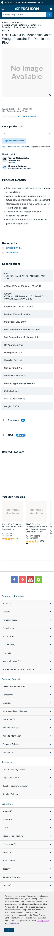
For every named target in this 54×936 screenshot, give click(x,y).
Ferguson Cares (9, 620)
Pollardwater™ (8, 844)
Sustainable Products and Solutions (19, 669)
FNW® (5, 827)
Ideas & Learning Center (13, 769)
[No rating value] (9, 116)
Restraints (7, 27)
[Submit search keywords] (49, 14)
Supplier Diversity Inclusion (15, 786)
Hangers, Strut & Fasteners (15, 25)
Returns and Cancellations (14, 711)
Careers (6, 611)
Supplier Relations (11, 794)
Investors (6, 653)
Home (5, 22)
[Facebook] (14, 579)
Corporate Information (13, 596)
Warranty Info (8, 719)
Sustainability (8, 644)
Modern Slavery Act (11, 661)
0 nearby (11, 163)
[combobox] (25, 14)
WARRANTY (12, 252)
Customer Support (11, 679)
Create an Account (18, 147)
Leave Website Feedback (13, 686)
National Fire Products (12, 836)
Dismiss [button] (9, 930)
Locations (6, 703)
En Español (7, 752)
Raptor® (6, 869)
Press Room (8, 628)
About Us (6, 603)
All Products (16, 22)
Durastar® (7, 819)
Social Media (8, 636)
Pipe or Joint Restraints (25, 27)
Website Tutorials (10, 727)
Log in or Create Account (14, 141)
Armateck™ (7, 811)
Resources (7, 762)
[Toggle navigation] (3, 9)
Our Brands (7, 804)
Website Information (11, 736)
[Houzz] (38, 579)
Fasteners (35, 25)
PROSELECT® (8, 860)
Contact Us (7, 694)
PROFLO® (7, 852)
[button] (51, 893)
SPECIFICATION (14, 248)
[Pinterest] (22, 579)
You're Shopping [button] (23, 2)
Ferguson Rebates (10, 744)
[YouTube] (30, 579)
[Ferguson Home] (27, 8)
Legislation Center (11, 777)
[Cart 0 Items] (50, 9)
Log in (4, 147)
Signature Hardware (11, 877)
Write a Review (29, 116)
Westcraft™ (7, 885)
